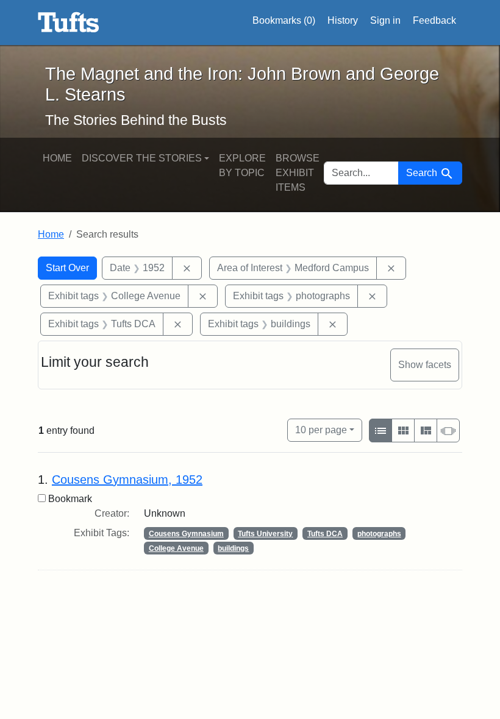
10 (321, 429)
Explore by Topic (242, 165)
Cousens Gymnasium (186, 534)
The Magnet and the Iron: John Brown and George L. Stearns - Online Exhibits (68, 22)
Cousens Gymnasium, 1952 (127, 479)
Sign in (385, 20)
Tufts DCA (325, 534)
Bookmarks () (283, 20)
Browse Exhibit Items (298, 173)
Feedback (434, 20)
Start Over (67, 268)
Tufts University (265, 534)
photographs (379, 534)
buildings (233, 548)
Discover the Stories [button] (142, 158)
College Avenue (176, 548)
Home (57, 158)
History (342, 20)
